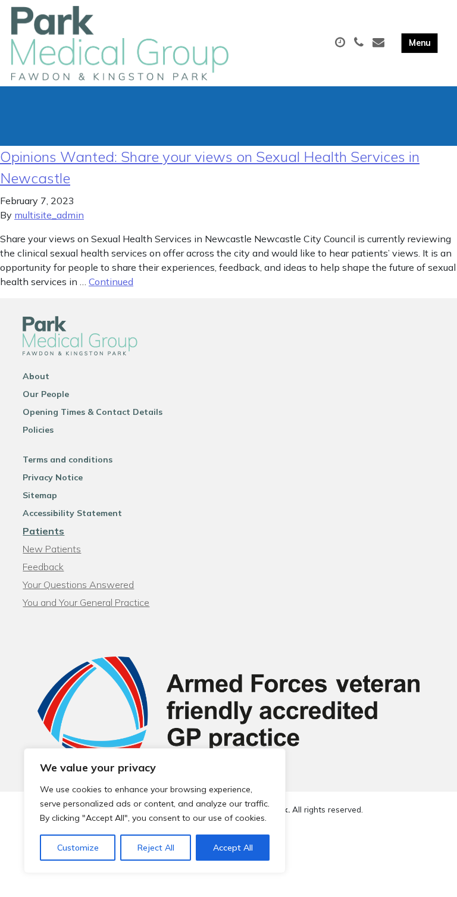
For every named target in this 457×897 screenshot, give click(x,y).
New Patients (52, 549)
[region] (155, 810)
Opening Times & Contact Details (92, 412)
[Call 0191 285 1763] (360, 43)
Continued (111, 281)
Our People (46, 394)
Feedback (43, 567)
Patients (43, 531)
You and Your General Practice (86, 602)
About (36, 376)
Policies (38, 429)
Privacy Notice (53, 477)
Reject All (155, 847)
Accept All (233, 847)
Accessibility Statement (72, 513)
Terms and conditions (67, 459)
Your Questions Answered (78, 584)
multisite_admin (49, 215)
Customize (78, 847)
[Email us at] (380, 43)
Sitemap (40, 495)
